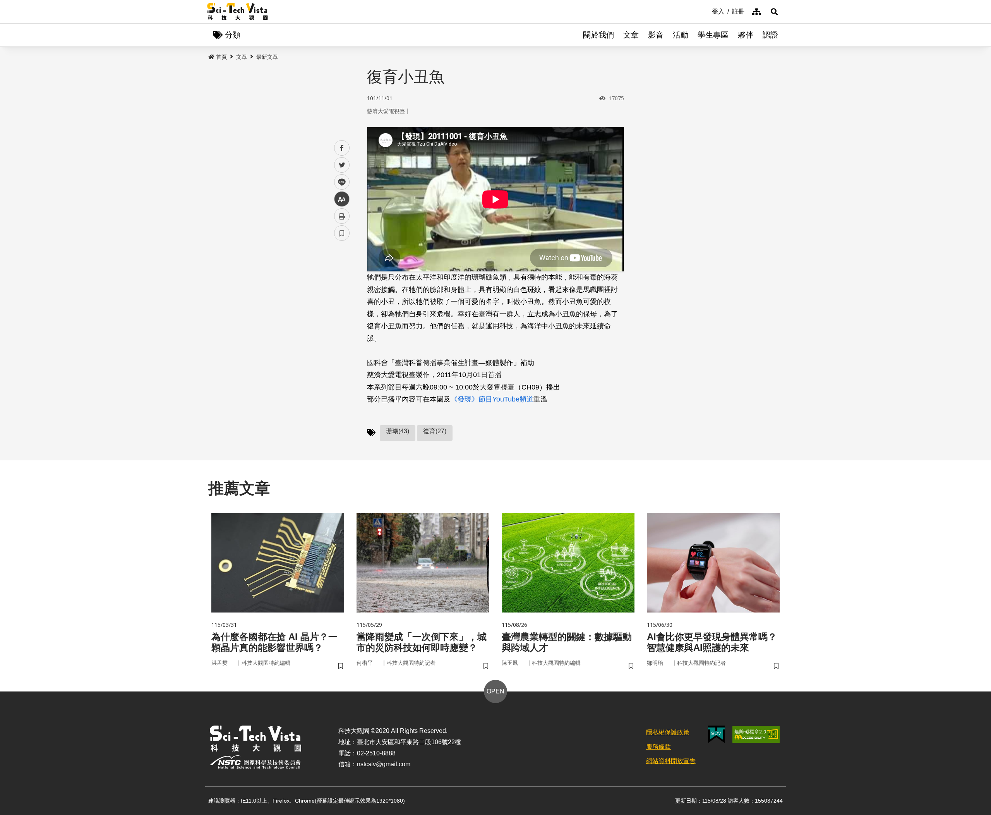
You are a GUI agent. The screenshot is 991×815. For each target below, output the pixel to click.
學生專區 (713, 35)
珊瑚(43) (397, 431)
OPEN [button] (495, 691)
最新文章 (267, 57)
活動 (680, 35)
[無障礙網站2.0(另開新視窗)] (756, 734)
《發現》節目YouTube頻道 (492, 399)
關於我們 (598, 35)
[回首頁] (237, 11)
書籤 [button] (342, 233)
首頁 (221, 57)
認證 (770, 35)
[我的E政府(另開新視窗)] (716, 734)
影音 (656, 35)
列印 (342, 216)
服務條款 (658, 746)
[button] (774, 11)
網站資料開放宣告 (671, 761)
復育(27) (434, 431)
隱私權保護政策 (667, 732)
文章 (631, 35)
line (339, 182)
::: (706, 11)
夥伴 (745, 35)
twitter (342, 165)
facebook (342, 148)
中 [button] (342, 199)
